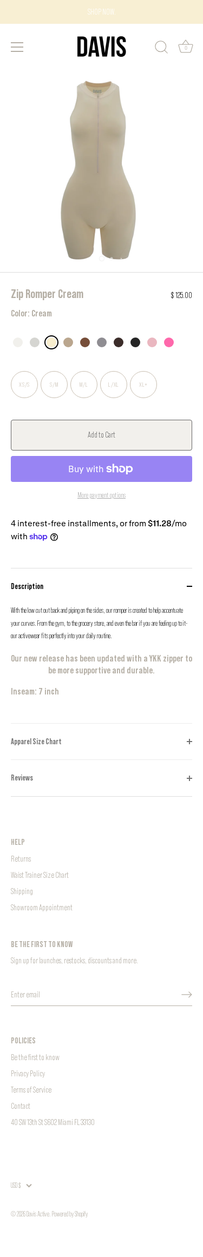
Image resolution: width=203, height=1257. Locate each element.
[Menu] (17, 47)
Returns (21, 858)
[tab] (101, 663)
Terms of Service (31, 1089)
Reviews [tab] (22, 777)
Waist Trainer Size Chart (40, 874)
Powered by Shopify (70, 1214)
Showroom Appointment (42, 907)
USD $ (16, 1185)
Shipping (22, 891)
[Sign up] (186, 994)
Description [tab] (27, 586)
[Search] (161, 49)
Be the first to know (35, 1057)
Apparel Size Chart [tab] (36, 741)
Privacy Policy (28, 1073)
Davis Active (38, 1214)
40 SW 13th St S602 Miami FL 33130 (53, 1122)
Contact (20, 1105)
